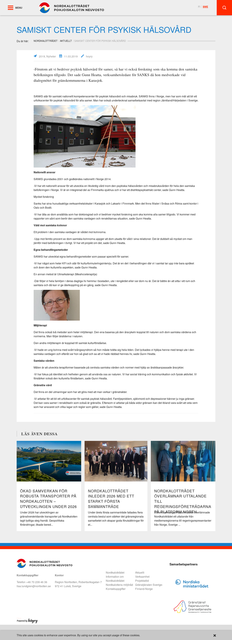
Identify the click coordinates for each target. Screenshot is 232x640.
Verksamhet (142, 576)
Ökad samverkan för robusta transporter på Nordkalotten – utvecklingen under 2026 (48, 498)
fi (199, 6)
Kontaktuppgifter (116, 589)
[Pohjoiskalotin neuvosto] (71, 7)
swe (205, 6)
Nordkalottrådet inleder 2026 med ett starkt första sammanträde (111, 498)
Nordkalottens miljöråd (119, 585)
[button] (10, 8)
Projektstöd (142, 581)
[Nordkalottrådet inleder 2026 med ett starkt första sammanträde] (116, 461)
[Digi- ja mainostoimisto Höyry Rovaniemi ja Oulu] (27, 623)
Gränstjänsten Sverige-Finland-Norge (149, 587)
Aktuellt (66, 40)
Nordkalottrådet (115, 572)
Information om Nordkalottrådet (115, 579)
